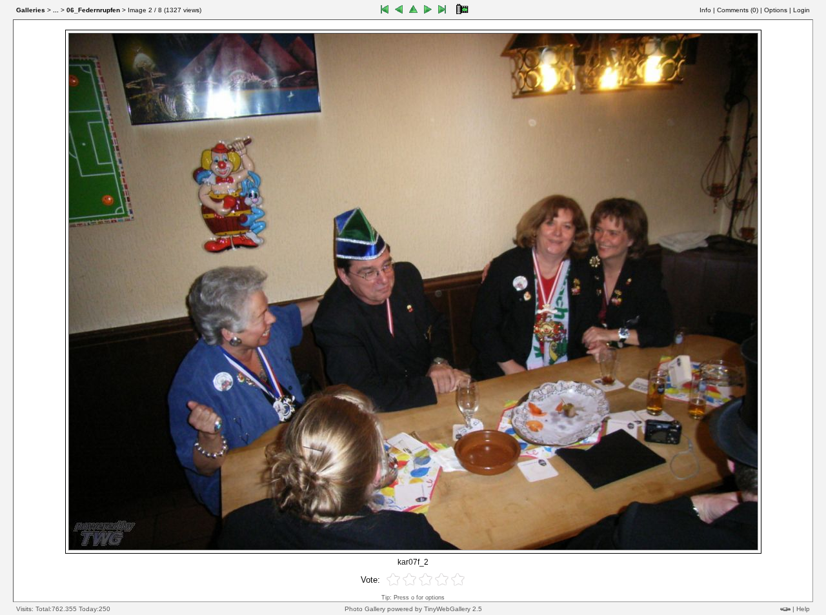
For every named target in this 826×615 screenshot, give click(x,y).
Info (705, 10)
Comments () (737, 10)
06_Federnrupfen (93, 10)
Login (801, 10)
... (56, 10)
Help (803, 608)
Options (775, 10)
